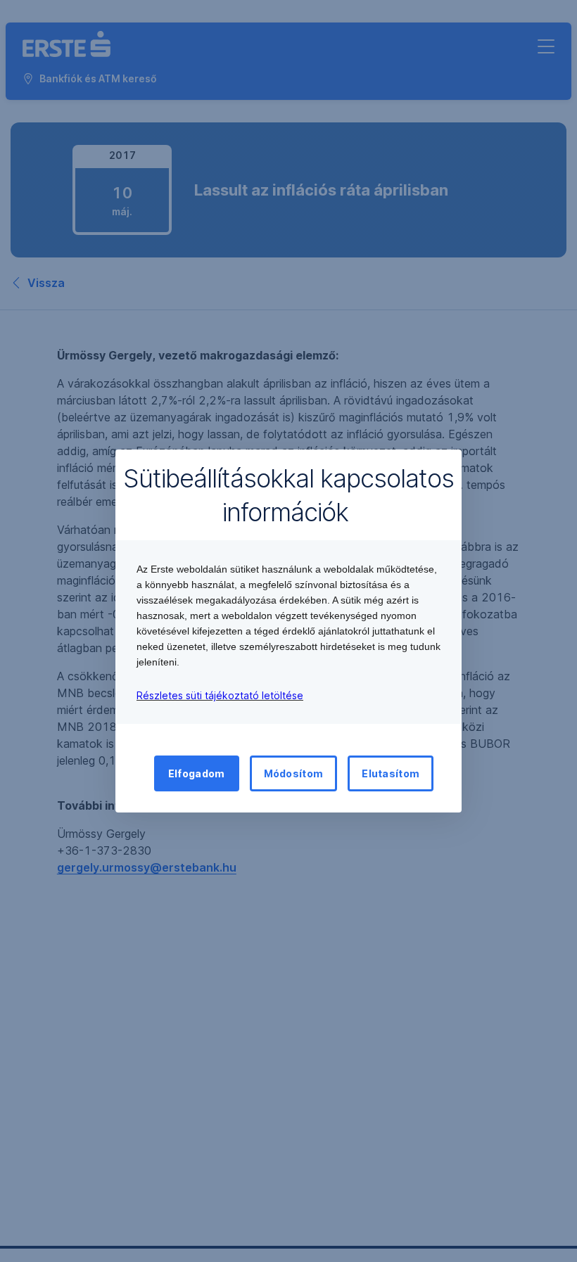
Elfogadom (196, 773)
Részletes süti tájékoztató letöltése (220, 695)
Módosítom (294, 773)
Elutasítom (390, 773)
